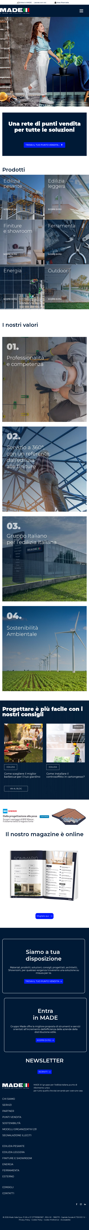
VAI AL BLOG (16, 789)
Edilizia (11, 767)
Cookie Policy (37, 1220)
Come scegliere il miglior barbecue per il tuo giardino (22, 775)
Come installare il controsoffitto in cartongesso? (65, 775)
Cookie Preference (51, 1220)
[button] (24, 2)
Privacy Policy (24, 1220)
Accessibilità (65, 1220)
